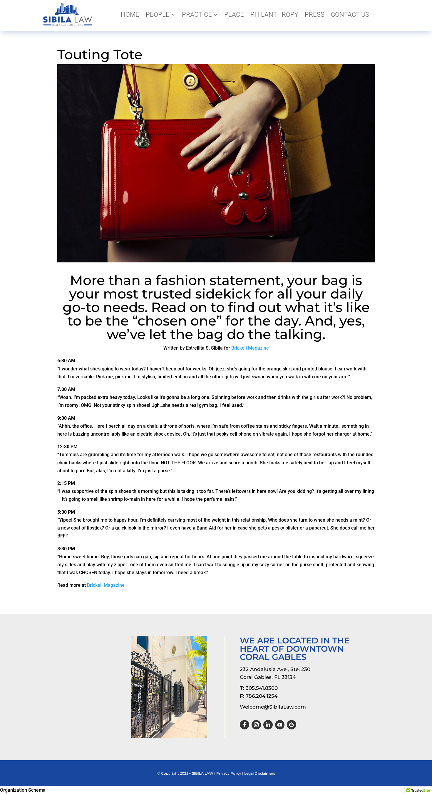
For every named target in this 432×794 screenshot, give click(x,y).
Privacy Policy (228, 773)
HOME (130, 14)
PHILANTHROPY (274, 14)
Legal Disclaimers (259, 773)
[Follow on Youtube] (279, 724)
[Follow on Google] (291, 724)
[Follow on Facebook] (244, 724)
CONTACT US (350, 14)
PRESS (314, 14)
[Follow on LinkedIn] (268, 724)
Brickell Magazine (250, 348)
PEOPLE (158, 14)
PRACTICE (197, 14)
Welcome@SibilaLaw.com (273, 707)
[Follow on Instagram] (256, 724)
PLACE (234, 14)
